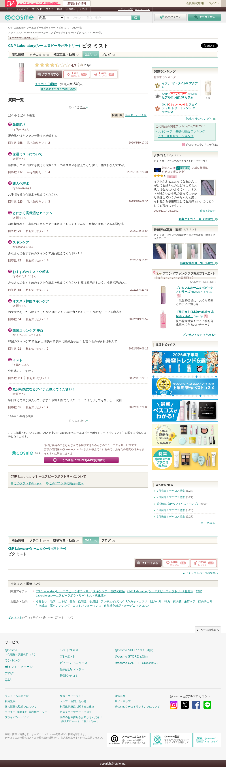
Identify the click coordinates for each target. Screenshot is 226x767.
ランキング (22, 9)
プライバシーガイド (17, 717)
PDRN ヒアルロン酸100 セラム (179, 95)
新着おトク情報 (77, 3)
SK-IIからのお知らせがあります (177, 104)
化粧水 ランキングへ (199, 118)
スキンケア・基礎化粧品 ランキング (181, 131)
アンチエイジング (112, 601)
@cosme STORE (132, 656)
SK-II (165, 104)
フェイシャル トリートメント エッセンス (179, 108)
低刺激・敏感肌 (88, 601)
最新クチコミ (69, 675)
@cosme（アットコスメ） (59, 617)
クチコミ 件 (46, 84)
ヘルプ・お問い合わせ (73, 701)
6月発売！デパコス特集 (171, 516)
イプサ (166, 83)
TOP (9, 9)
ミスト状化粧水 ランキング (176, 136)
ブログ (49, 9)
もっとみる (208, 523)
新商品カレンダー (72, 669)
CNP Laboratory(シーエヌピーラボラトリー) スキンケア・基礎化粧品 (80, 591)
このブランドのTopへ (27, 483)
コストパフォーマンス (87, 605)
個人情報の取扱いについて (21, 706)
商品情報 (18, 54)
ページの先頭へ (201, 573)
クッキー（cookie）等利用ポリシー (26, 711)
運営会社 (120, 696)
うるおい (41, 601)
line (207, 705)
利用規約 (10, 701)
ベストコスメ (142, 9)
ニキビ (62, 601)
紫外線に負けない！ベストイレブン (178, 503)
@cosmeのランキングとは (202, 144)
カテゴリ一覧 (125, 9)
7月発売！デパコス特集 (171, 490)
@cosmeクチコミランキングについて (137, 706)
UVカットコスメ (136, 601)
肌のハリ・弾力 (160, 601)
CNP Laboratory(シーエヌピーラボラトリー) (44, 46)
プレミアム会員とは (17, 696)
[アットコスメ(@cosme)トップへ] (19, 18)
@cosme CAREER (137, 663)
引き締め (41, 605)
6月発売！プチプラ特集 (171, 510)
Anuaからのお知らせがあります (178, 93)
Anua (165, 94)
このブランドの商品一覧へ (66, 483)
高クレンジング (60, 605)
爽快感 (177, 601)
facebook (196, 705)
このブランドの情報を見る (23, 38)
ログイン (213, 3)
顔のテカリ (205, 601)
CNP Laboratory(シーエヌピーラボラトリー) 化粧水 (160, 591)
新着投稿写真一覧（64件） (197, 263)
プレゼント (67, 656)
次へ (83, 107)
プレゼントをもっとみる (198, 334)
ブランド (37, 9)
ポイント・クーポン (19, 667)
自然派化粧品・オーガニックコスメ (127, 605)
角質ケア (190, 601)
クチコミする (49, 74)
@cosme (21, 652)
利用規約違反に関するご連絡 (77, 706)
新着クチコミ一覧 (197, 219)
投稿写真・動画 (66, 54)
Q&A (59, 9)
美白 (72, 601)
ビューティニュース (74, 663)
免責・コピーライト (72, 696)
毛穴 (53, 601)
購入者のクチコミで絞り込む (58, 89)
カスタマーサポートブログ (76, 711)
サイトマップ (123, 701)
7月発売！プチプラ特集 (171, 497)
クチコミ (39, 54)
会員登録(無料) (195, 3)
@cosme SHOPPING (135, 650)
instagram (173, 705)
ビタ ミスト (95, 45)
